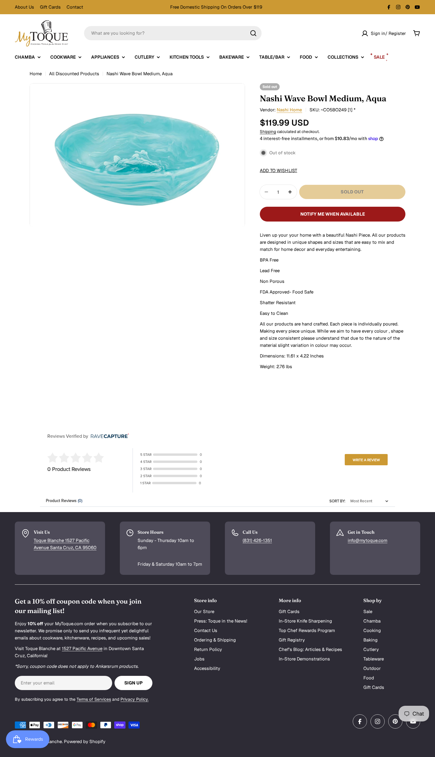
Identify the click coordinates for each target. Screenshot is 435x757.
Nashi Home (289, 110)
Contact (75, 7)
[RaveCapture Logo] (108, 436)
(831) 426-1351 (257, 540)
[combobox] (173, 33)
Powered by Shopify (84, 741)
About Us (24, 7)
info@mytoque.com (367, 540)
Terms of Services (94, 699)
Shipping (268, 131)
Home (36, 73)
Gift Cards (50, 7)
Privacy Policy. (134, 699)
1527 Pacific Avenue (82, 648)
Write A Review (366, 460)
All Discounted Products (74, 73)
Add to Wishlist (278, 170)
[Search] (253, 33)
